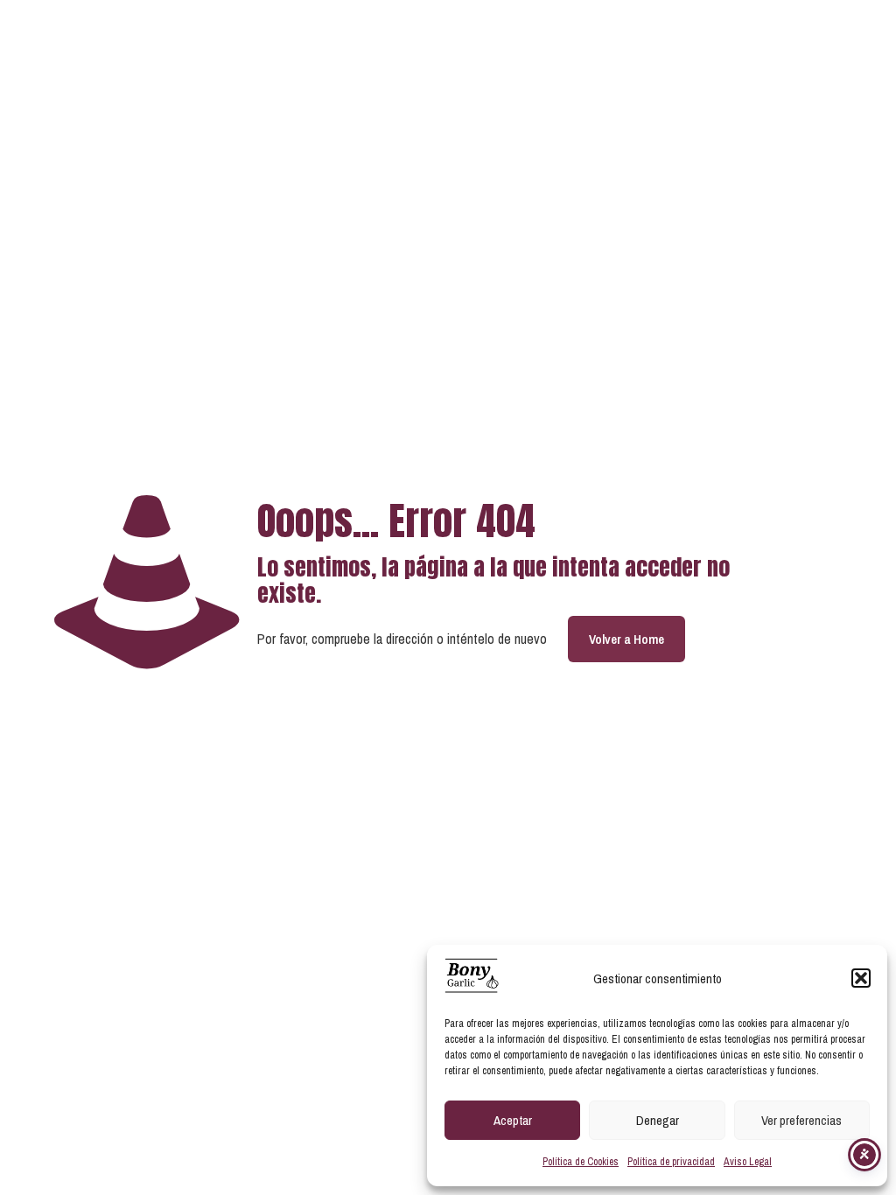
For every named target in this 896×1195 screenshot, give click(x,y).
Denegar (657, 1120)
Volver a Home (626, 639)
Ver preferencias (801, 1120)
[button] (861, 978)
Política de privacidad (671, 1162)
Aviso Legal (748, 1162)
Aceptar (513, 1120)
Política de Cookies (580, 1162)
